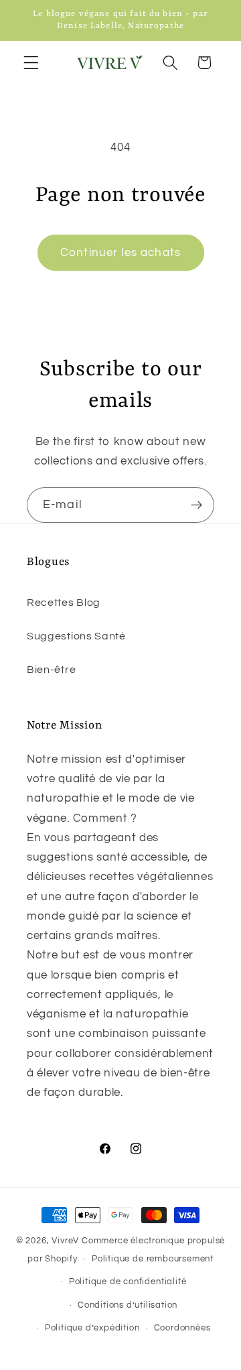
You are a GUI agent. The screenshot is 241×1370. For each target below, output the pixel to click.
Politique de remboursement (153, 1259)
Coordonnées (182, 1328)
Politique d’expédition (92, 1328)
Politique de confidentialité (128, 1282)
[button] (31, 63)
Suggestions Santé (76, 636)
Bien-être (51, 669)
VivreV (65, 1241)
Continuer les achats (120, 253)
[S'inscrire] (196, 505)
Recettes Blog (63, 602)
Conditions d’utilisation (127, 1305)
